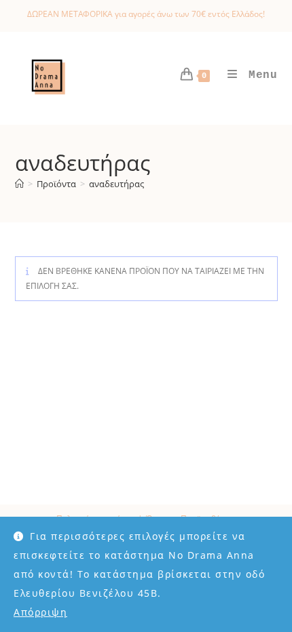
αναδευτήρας (116, 184)
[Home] (19, 184)
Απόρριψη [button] (40, 612)
